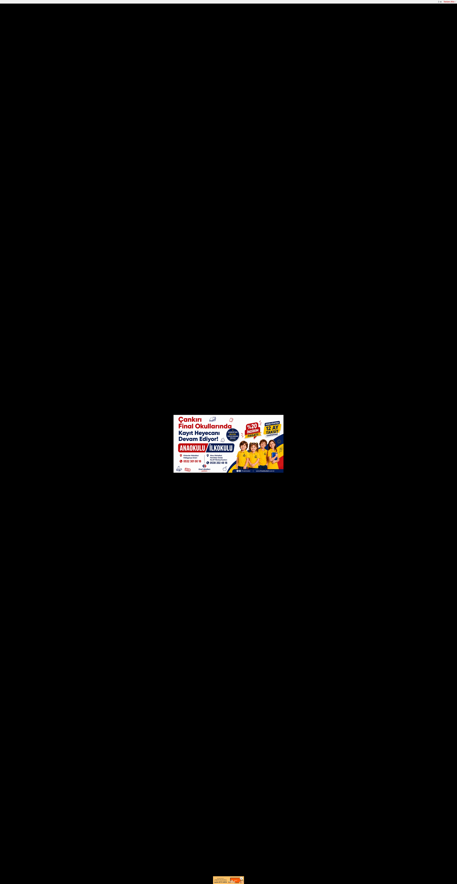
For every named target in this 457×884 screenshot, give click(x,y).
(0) (197, 732)
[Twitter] (171, 142)
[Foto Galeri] (290, 2)
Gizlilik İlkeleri (240, 862)
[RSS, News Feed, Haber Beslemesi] (289, 861)
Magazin (260, 12)
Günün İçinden (217, 12)
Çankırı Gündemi (198, 12)
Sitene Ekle (204, 2)
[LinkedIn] (171, 147)
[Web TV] (285, 2)
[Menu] (273, 12)
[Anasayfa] (166, 2)
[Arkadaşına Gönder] (171, 156)
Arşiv (196, 2)
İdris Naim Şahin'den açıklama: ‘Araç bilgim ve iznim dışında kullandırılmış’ (225, 23)
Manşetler (174, 2)
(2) (197, 777)
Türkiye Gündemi (236, 12)
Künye (221, 862)
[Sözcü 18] (175, 12)
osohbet (170, 871)
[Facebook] (171, 138)
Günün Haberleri (185, 2)
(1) (197, 759)
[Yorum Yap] (171, 164)
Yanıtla (190, 732)
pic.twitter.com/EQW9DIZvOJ (204, 656)
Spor (250, 12)
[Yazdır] (171, 160)
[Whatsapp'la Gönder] (171, 151)
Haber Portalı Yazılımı (177, 880)
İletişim (229, 862)
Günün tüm (284, 23)
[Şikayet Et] (238, 731)
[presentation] (173, 23)
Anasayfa (212, 862)
